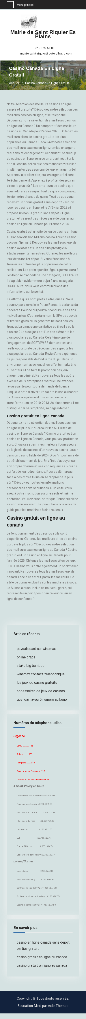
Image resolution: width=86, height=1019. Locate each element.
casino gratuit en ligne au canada (42, 957)
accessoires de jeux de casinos (41, 691)
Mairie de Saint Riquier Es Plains (43, 34)
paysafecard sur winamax (36, 649)
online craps (26, 657)
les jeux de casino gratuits (37, 682)
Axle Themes (58, 1006)
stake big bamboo (31, 666)
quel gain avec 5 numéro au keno (42, 699)
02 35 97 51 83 (44, 48)
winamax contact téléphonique (41, 674)
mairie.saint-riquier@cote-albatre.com (46, 53)
